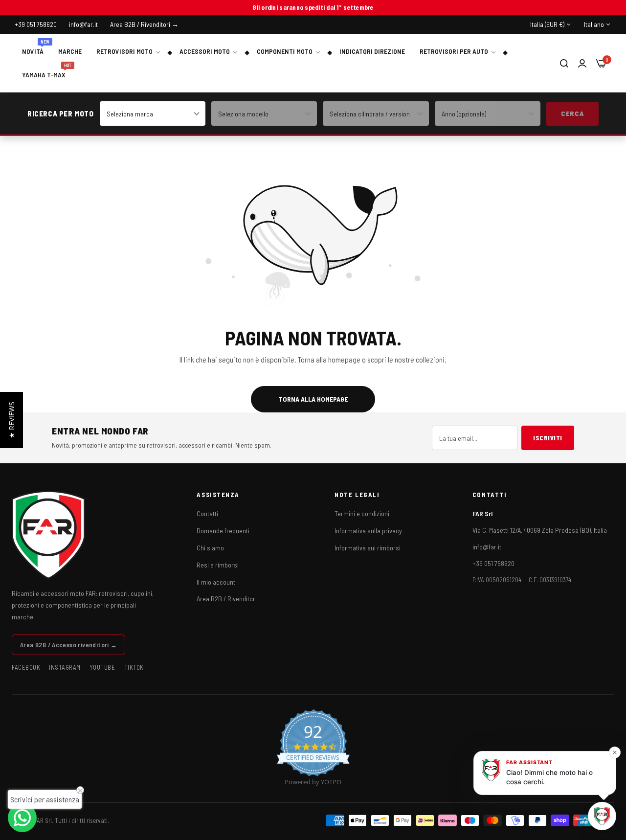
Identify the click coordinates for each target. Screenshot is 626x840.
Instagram (65, 667)
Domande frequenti (223, 530)
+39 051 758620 (493, 563)
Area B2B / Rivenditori (227, 598)
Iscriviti (547, 438)
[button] (11, 420)
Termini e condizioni (362, 513)
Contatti (207, 513)
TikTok (134, 667)
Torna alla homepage (313, 399)
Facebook (26, 667)
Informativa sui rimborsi (368, 548)
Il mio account (216, 582)
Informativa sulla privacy (368, 530)
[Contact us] (22, 817)
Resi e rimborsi (218, 565)
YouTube (102, 667)
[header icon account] (582, 63)
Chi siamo (210, 548)
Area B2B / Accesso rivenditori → (68, 645)
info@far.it (486, 547)
